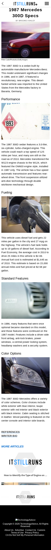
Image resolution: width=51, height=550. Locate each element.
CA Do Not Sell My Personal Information (25, 535)
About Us (8, 530)
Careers (41, 530)
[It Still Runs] (25, 3)
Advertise (19, 530)
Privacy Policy (32, 532)
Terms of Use (17, 532)
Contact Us (30, 530)
